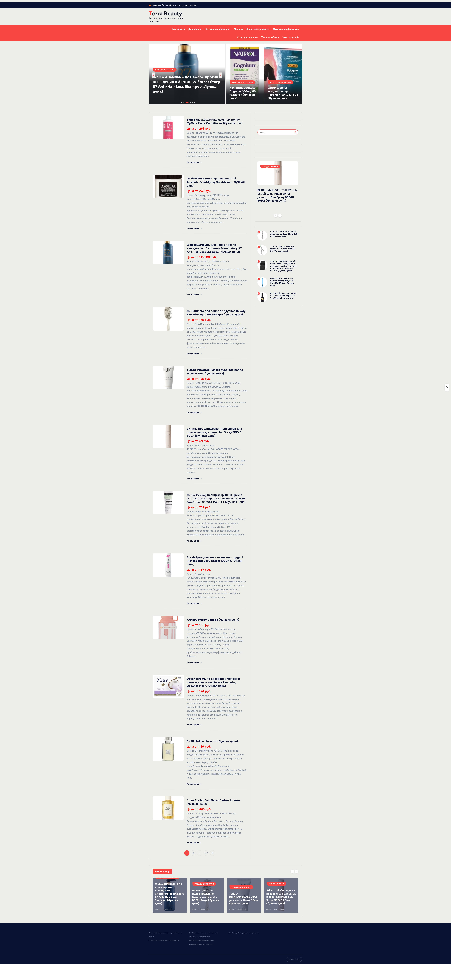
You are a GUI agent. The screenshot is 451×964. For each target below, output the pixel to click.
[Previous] (276, 215)
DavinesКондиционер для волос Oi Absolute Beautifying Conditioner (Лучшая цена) (216, 182)
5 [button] (190, 102)
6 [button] (192, 102)
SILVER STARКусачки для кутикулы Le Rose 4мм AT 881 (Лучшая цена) (282, 248)
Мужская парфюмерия (286, 29)
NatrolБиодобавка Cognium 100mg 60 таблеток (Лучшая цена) (242, 93)
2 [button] (184, 102)
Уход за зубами (270, 37)
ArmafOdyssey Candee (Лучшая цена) (213, 619)
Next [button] (220, 75)
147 (206, 853)
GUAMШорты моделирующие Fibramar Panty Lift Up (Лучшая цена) (283, 93)
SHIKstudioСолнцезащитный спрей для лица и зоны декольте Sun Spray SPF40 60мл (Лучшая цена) (186, 86)
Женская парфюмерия (217, 29)
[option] (187, 74)
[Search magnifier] (295, 132)
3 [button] (186, 102)
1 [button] (181, 102)
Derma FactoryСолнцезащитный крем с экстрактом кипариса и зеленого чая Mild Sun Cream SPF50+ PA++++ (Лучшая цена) (216, 498)
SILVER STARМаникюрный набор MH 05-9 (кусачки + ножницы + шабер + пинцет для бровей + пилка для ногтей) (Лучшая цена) (283, 266)
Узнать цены (193, 162)
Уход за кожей (291, 37)
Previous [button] (153, 75)
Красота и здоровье (257, 29)
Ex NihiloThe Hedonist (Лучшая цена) (212, 741)
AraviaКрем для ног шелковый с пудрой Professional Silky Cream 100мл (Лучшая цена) (215, 561)
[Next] (280, 215)
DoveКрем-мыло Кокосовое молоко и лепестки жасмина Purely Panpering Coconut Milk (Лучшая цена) (213, 682)
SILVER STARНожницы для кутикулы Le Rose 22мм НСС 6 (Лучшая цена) (284, 234)
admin (157, 909)
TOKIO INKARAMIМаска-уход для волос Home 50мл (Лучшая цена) (215, 371)
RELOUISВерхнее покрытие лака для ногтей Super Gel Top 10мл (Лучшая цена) (283, 295)
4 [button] (188, 102)
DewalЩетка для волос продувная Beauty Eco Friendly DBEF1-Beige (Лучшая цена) (216, 312)
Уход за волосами (247, 37)
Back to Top (295, 959)
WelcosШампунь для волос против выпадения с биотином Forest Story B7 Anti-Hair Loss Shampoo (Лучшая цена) (214, 248)
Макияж (238, 29)
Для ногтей (194, 29)
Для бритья (178, 29)
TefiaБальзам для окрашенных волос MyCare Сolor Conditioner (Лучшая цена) (215, 121)
